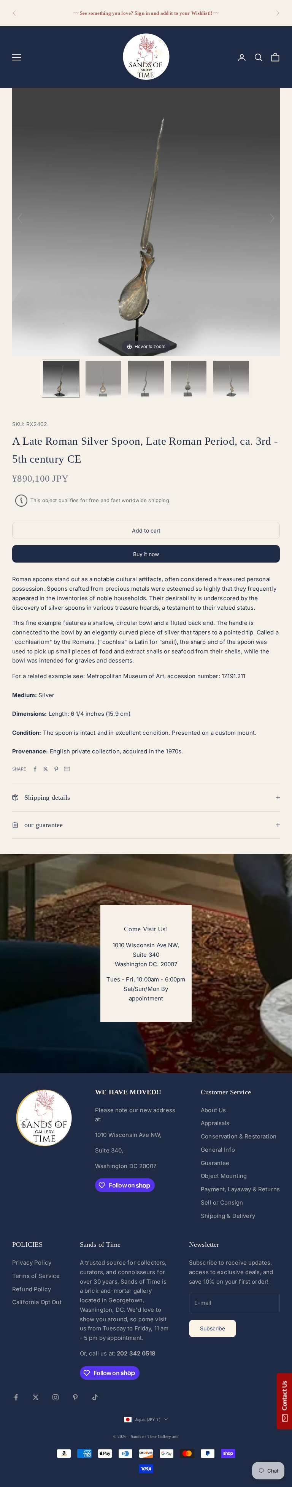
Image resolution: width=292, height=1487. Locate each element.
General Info (218, 1149)
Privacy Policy (31, 1262)
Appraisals (215, 1123)
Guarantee (215, 1163)
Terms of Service (36, 1275)
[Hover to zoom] (146, 221)
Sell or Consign (222, 1202)
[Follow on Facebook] (16, 1397)
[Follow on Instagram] (55, 1397)
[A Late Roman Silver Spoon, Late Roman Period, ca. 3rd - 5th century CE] (61, 379)
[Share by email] (67, 769)
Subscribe (212, 1328)
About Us (213, 1110)
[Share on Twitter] (46, 769)
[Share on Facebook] (35, 769)
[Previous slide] (19, 218)
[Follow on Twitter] (36, 1397)
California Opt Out (37, 1302)
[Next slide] (272, 218)
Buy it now (146, 554)
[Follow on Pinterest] (75, 1397)
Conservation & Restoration (238, 1136)
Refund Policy (31, 1289)
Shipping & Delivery (228, 1215)
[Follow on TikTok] (95, 1397)
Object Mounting (224, 1175)
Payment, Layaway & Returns (240, 1189)
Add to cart (146, 530)
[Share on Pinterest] (56, 769)
